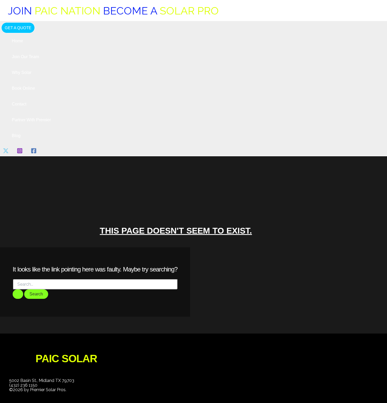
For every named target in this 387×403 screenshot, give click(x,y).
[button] (18, 27)
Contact (19, 104)
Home (17, 41)
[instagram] (20, 152)
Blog (16, 135)
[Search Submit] (18, 294)
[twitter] (6, 152)
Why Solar (21, 72)
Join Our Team (25, 56)
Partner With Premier (31, 120)
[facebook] (34, 152)
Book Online (23, 88)
